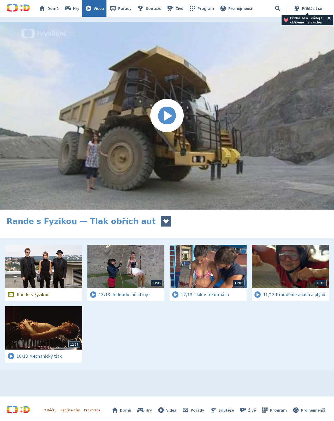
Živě (179, 8)
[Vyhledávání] (277, 8)
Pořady (125, 8)
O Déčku (50, 410)
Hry (76, 8)
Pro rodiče (92, 410)
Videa (99, 8)
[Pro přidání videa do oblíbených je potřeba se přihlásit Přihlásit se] (166, 221)
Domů (53, 8)
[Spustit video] (167, 116)
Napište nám (70, 410)
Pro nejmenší (240, 8)
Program (206, 8)
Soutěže (153, 8)
